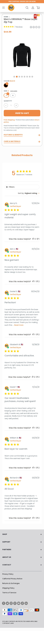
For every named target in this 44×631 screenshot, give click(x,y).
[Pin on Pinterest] (34, 27)
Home (6, 17)
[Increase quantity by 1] (16, 105)
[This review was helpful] (33, 238)
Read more (18, 325)
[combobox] (28, 193)
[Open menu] (3, 8)
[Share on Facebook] (31, 27)
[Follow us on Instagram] (11, 603)
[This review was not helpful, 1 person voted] (37, 238)
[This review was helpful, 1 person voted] (33, 281)
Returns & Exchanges (11, 583)
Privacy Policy (7, 574)
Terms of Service (9, 592)
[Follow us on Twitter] (7, 603)
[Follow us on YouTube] (18, 603)
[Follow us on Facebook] (3, 603)
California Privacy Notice (12, 578)
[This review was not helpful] (37, 281)
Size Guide (13, 91)
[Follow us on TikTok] (22, 603)
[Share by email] (39, 27)
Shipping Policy (8, 588)
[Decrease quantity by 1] (6, 105)
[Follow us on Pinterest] (15, 603)
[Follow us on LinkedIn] (26, 603)
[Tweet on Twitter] (36, 27)
